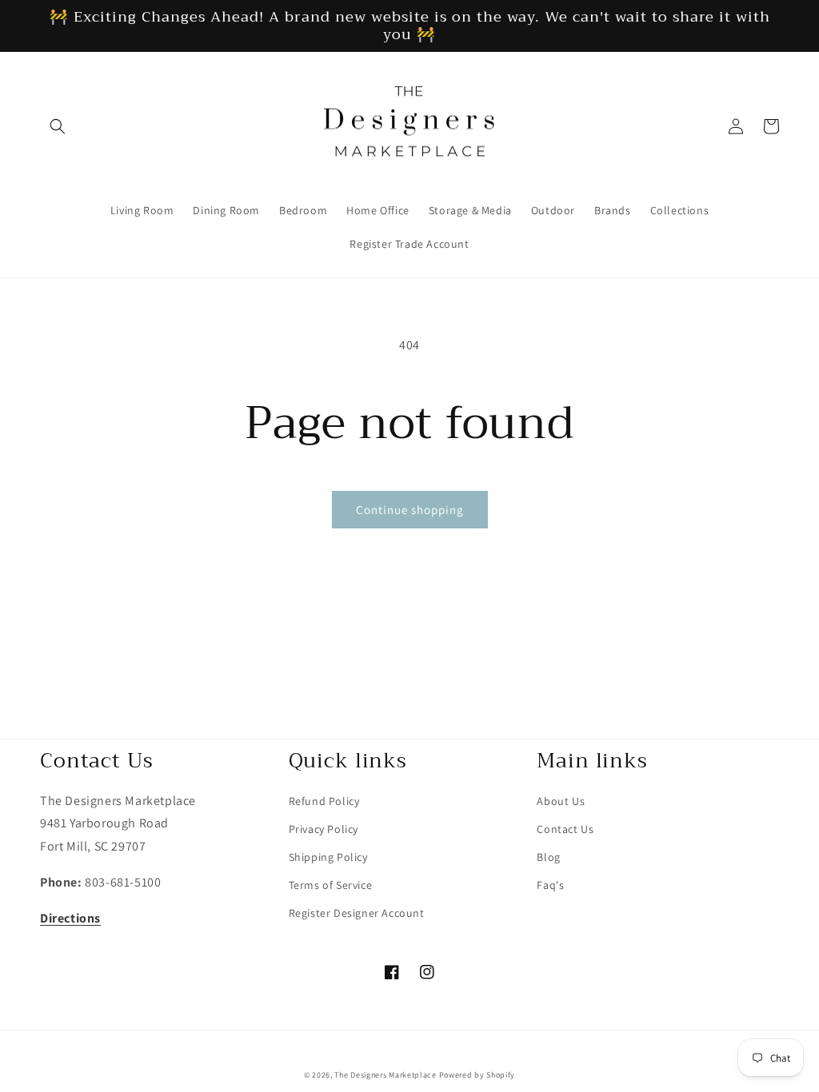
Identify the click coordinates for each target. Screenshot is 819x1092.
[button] (57, 126)
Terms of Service (331, 885)
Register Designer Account (357, 913)
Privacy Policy (323, 829)
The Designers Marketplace (385, 1075)
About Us (561, 801)
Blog (548, 857)
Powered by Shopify (477, 1075)
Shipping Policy (328, 857)
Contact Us (565, 829)
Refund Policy (324, 801)
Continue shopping (410, 509)
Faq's (550, 885)
